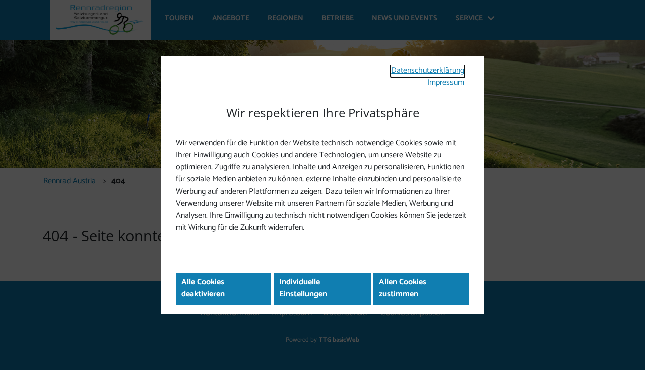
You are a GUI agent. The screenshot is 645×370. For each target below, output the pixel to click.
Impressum (445, 82)
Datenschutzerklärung (427, 70)
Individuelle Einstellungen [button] (303, 288)
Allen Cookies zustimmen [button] (402, 288)
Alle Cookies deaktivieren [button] (203, 288)
